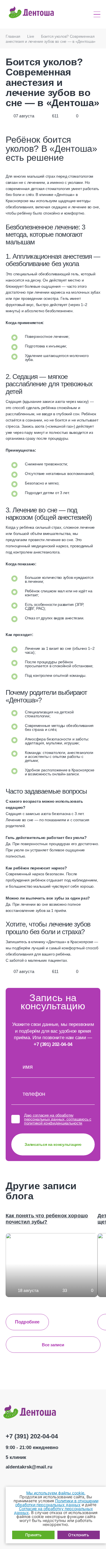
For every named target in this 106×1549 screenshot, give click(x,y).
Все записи (53, 1344)
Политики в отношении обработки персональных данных (56, 1502)
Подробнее (27, 1322)
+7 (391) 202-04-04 (53, 1044)
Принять (33, 1534)
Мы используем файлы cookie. (55, 1492)
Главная (13, 36)
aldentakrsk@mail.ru (29, 1467)
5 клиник (16, 1457)
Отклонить (78, 1534)
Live (30, 36)
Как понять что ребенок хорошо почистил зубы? (47, 1219)
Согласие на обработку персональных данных (53, 1510)
